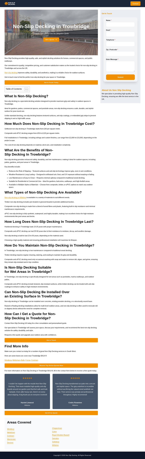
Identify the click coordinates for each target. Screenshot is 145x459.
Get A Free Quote (51, 413)
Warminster (11, 439)
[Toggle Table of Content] (25, 89)
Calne (54, 431)
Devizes (10, 443)
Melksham (16, 360)
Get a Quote (49, 39)
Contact (135, 3)
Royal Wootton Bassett (60, 435)
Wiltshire (55, 445)
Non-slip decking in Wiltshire (15, 197)
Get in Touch (51, 340)
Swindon (55, 438)
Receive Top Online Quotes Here (51, 365)
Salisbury (55, 442)
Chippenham (57, 428)
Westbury (8, 360)
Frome (27, 360)
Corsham (34, 360)
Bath (23, 360)
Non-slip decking (11, 73)
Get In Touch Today (51, 82)
